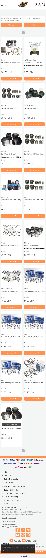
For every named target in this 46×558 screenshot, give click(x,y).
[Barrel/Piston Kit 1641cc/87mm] (11, 139)
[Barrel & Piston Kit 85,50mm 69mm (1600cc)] (11, 93)
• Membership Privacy (11, 500)
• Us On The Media (10, 479)
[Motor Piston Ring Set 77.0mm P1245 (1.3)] (34, 276)
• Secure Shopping (10, 496)
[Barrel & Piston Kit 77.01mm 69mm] (34, 139)
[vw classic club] (23, 4)
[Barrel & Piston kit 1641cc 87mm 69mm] (11, 413)
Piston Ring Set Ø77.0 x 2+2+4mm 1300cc (12, 291)
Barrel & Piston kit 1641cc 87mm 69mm (12, 428)
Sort (34, 25)
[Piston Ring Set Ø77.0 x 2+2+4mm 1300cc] (11, 276)
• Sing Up (5, 544)
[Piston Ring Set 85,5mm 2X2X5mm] (11, 230)
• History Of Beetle (10, 490)
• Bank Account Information (13, 486)
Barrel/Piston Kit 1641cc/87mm (9, 154)
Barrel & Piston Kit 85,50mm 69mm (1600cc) (13, 108)
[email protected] (9, 518)
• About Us (6, 475)
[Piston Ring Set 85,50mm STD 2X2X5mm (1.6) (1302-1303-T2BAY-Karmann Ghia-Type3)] (34, 368)
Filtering (11, 25)
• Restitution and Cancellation (14, 507)
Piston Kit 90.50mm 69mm (31, 245)
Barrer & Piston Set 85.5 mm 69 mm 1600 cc (13, 62)
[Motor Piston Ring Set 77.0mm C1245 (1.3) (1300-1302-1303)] (11, 322)
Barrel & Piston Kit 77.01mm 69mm (33, 154)
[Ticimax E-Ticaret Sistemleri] (23, 556)
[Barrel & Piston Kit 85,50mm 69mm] (34, 185)
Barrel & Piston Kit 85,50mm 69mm (33, 200)
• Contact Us (7, 483)
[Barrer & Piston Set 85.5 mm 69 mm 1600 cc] (11, 47)
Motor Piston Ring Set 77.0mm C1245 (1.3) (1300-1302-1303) (17, 337)
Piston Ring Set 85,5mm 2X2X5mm (10, 245)
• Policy (5, 504)
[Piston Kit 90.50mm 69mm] (34, 230)
